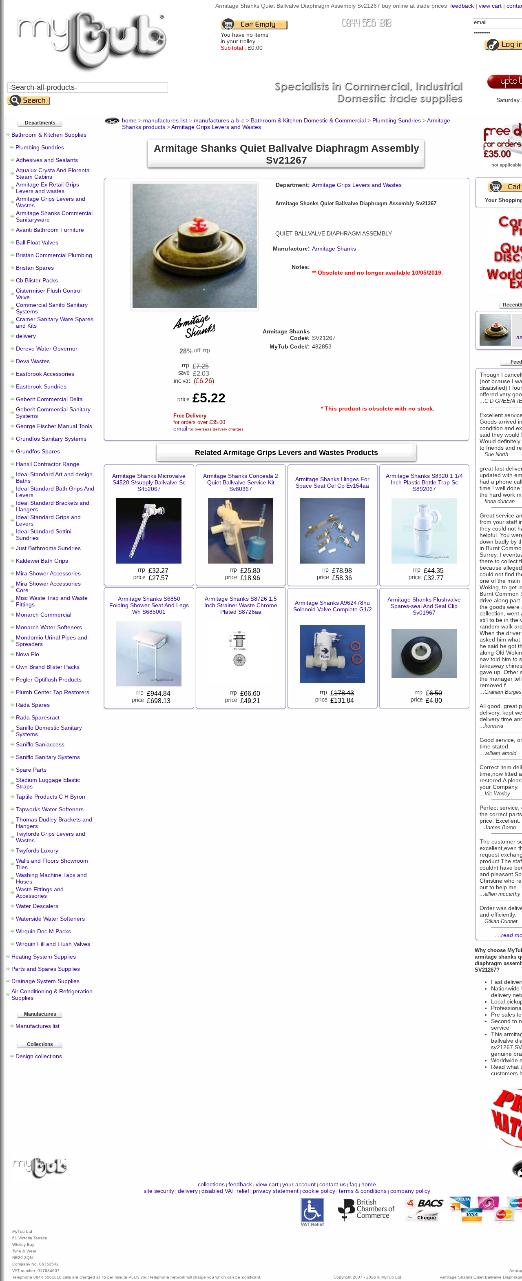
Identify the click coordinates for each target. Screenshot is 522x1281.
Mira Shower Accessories (48, 573)
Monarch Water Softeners (49, 627)
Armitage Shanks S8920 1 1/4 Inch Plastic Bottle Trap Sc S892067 (424, 482)
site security (159, 1191)
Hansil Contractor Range (48, 464)
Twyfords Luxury (37, 850)
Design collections (38, 1056)
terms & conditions (363, 1191)
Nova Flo (27, 654)
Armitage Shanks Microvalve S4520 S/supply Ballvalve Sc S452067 (149, 482)
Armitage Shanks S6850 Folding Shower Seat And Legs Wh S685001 (149, 605)
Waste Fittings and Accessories (40, 892)
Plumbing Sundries (39, 147)
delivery (26, 336)
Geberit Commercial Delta (49, 399)
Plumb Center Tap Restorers (52, 692)
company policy (410, 1191)
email (180, 428)
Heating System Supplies (43, 956)
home (368, 1184)
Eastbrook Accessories (45, 374)
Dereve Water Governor (46, 348)
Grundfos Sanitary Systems (51, 438)
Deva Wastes (33, 361)
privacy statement (276, 1191)
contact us (332, 1184)
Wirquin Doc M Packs (43, 931)
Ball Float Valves (37, 242)
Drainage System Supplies (45, 981)
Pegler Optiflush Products (49, 679)
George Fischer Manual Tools (54, 426)
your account (299, 1184)
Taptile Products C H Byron (50, 796)
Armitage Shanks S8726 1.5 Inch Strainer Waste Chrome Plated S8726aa (240, 605)
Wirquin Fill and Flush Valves (53, 944)
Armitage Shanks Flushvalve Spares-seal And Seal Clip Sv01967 (424, 606)
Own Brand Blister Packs (48, 667)
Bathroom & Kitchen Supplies (48, 134)
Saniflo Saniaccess (40, 744)
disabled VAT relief (225, 1191)
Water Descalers (37, 906)
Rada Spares (33, 705)
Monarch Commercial (43, 614)
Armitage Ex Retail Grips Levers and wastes (47, 187)
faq (353, 1184)
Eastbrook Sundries (41, 386)
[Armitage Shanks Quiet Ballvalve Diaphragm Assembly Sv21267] (195, 306)
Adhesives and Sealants (47, 160)
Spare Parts (31, 769)
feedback (462, 5)
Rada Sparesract (38, 717)
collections (211, 1184)
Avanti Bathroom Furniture (50, 229)
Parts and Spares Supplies (45, 969)
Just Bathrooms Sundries (48, 548)
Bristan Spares (35, 267)
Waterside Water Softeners (50, 918)
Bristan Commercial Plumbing (54, 255)
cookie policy (318, 1191)
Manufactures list (37, 1026)
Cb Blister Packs (37, 280)
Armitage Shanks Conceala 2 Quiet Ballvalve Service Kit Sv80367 (240, 482)
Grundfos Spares (38, 451)
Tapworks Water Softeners (50, 809)
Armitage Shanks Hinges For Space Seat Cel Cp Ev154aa (332, 482)
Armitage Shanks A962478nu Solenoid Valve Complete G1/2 (332, 606)
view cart (490, 5)
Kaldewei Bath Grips (42, 560)
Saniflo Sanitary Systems (48, 757)
